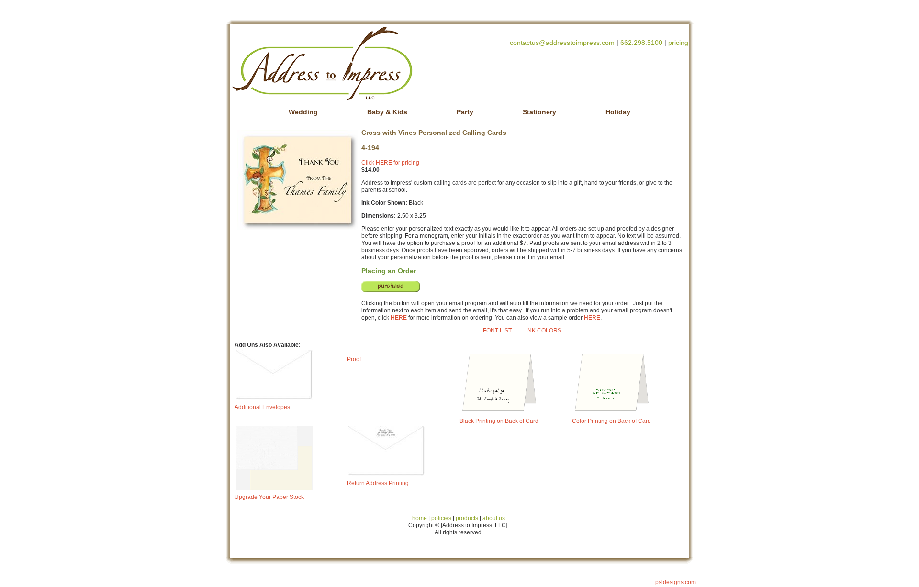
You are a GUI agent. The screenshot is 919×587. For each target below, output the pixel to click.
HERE (399, 317)
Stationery (539, 112)
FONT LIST (497, 330)
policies (441, 518)
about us (493, 518)
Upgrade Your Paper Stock (269, 497)
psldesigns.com (675, 582)
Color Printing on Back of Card (611, 421)
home (419, 518)
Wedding (303, 112)
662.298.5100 (641, 42)
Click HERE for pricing (390, 162)
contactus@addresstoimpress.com (562, 42)
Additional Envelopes (262, 407)
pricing (678, 42)
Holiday (617, 112)
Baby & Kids (387, 112)
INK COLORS (543, 330)
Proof (354, 359)
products (466, 518)
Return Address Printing (378, 483)
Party (465, 112)
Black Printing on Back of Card (499, 421)
